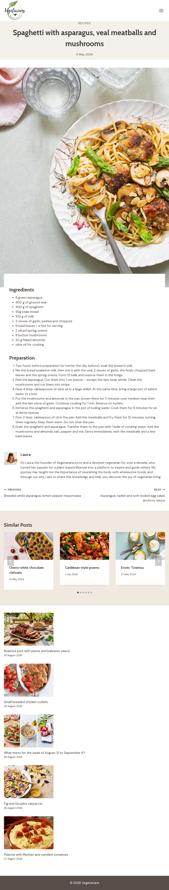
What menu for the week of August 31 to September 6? (44, 753)
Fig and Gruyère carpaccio (23, 804)
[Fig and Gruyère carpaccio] (84, 781)
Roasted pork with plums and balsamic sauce (37, 651)
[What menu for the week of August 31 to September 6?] (84, 730)
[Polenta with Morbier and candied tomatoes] (84, 832)
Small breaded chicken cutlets (26, 702)
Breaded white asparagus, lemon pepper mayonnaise (42, 493)
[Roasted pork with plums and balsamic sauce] (84, 629)
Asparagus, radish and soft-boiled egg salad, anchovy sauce (132, 495)
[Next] (158, 561)
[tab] (78, 592)
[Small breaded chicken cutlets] (84, 680)
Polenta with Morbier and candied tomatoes (36, 855)
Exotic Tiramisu (132, 568)
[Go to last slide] (10, 561)
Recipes (84, 23)
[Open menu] (161, 10)
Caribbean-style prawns (82, 568)
